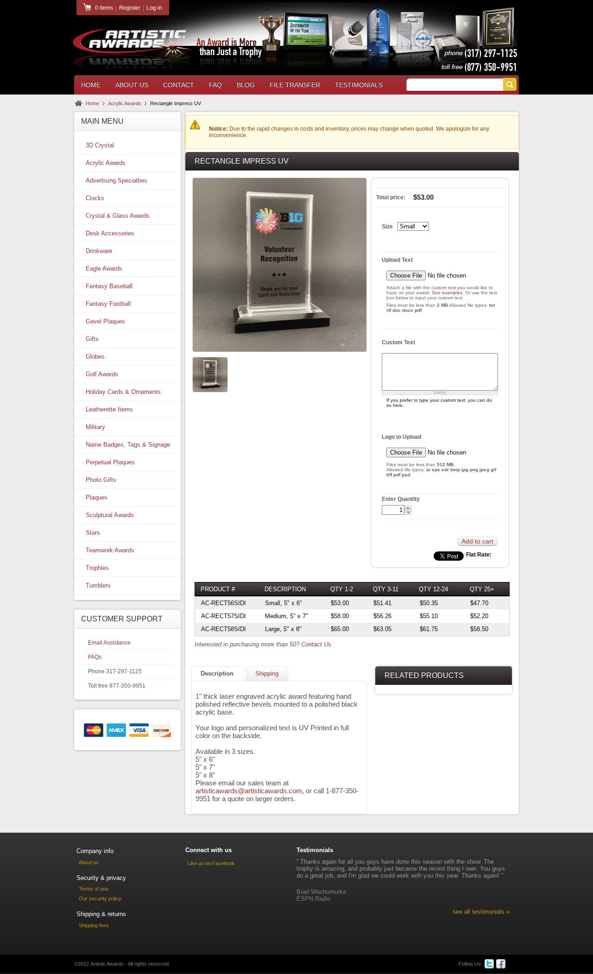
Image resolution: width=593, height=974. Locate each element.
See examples (447, 292)
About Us (131, 85)
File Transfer (295, 85)
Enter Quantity (401, 499)
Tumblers (98, 585)
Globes (95, 356)
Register (129, 8)
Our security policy (100, 898)
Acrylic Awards (124, 103)
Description (217, 673)
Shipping (266, 673)
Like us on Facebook (211, 863)
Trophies (97, 567)
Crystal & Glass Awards (118, 215)
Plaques (96, 497)
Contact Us (316, 644)
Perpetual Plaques (110, 462)
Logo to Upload (401, 437)
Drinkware (99, 250)
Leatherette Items (109, 409)
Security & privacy (101, 877)
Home (91, 85)
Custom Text (398, 342)
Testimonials (359, 85)
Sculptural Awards (110, 515)
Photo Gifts (101, 479)
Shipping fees (94, 925)
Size (387, 226)
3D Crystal (100, 145)
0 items (104, 8)
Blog (246, 85)
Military (95, 427)
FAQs (94, 657)
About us (89, 862)
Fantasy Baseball (109, 286)
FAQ (215, 85)
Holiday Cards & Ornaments (123, 391)
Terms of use (93, 889)
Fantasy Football (108, 303)
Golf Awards (102, 374)
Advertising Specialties (116, 180)
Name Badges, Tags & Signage (128, 444)
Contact (178, 85)
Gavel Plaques (105, 321)
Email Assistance (109, 642)
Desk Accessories (110, 233)
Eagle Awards (104, 268)
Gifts (92, 338)
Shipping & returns (101, 914)
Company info (95, 851)
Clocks (95, 198)
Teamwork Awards (110, 550)
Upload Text (397, 260)
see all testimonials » (481, 911)
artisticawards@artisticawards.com (249, 791)
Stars (93, 532)
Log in (154, 8)
